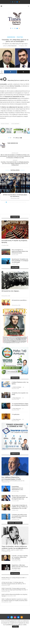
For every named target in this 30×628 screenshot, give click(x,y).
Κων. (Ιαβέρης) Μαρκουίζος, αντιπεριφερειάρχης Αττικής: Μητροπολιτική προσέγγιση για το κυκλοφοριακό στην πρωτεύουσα (13, 480)
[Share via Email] (21, 137)
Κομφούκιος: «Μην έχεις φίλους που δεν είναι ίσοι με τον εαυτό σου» (20, 566)
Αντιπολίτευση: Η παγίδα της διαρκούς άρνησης (14, 241)
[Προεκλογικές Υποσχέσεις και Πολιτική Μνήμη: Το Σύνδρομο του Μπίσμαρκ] (6, 261)
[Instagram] (14, 2)
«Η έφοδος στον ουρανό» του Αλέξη (20, 393)
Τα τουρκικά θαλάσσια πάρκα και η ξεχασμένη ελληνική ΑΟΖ (20, 404)
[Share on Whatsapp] (19, 137)
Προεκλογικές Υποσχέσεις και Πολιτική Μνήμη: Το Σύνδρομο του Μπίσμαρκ (20, 260)
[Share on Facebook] (13, 137)
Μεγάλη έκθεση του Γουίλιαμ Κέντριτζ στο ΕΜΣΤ (13, 577)
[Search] (28, 6)
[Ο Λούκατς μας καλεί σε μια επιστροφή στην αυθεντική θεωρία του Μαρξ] (6, 517)
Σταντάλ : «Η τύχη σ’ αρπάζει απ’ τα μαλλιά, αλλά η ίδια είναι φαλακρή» (20, 557)
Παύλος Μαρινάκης (15, 123)
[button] (1, 188)
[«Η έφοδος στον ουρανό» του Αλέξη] (6, 395)
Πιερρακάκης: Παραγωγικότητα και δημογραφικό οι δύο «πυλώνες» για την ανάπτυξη (20, 489)
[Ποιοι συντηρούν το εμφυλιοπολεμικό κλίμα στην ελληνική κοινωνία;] (6, 252)
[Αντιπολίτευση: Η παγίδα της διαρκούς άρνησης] (15, 230)
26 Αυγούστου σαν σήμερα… (11, 291)
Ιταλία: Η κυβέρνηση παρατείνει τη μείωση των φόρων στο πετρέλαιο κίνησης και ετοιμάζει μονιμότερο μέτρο (14, 599)
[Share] (10, 71)
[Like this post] (11, 137)
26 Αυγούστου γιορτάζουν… (19, 300)
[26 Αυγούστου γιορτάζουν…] (6, 302)
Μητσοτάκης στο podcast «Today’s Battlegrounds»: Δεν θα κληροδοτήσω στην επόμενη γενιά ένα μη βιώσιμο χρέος (20, 499)
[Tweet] (23, 71)
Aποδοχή (15, 626)
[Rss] (19, 2)
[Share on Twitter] (15, 137)
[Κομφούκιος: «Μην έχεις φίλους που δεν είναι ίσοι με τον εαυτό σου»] (6, 567)
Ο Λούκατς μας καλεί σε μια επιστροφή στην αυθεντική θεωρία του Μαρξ (19, 516)
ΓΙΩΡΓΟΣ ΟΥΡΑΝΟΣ (17, 387)
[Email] (17, 2)
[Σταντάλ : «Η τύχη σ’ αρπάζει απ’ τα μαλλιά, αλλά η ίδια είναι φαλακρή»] (6, 558)
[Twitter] (12, 2)
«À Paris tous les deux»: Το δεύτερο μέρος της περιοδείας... (15, 195)
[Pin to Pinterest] (16, 137)
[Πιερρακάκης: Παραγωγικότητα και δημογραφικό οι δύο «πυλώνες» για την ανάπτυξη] (6, 489)
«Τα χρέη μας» (16, 414)
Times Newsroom (12, 45)
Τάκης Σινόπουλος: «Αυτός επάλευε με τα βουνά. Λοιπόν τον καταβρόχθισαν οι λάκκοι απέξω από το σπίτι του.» (15, 548)
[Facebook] (10, 2)
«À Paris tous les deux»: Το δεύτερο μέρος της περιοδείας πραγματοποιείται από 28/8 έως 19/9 (13, 583)
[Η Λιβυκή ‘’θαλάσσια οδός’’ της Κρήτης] (6, 384)
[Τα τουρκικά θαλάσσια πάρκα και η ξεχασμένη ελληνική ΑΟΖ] (6, 406)
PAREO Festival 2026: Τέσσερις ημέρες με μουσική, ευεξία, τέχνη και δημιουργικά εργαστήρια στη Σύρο (14, 589)
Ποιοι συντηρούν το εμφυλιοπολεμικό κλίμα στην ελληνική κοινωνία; (20, 251)
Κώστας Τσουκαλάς (5, 123)
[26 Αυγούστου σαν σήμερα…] (15, 280)
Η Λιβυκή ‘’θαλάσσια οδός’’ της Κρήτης (20, 382)
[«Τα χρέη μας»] (6, 416)
